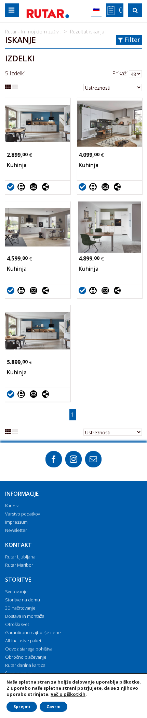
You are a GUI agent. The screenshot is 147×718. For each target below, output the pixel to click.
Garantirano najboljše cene (33, 632)
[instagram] (73, 459)
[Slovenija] (96, 10)
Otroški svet (17, 624)
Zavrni (53, 706)
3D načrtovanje (20, 608)
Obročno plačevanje (25, 657)
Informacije (22, 493)
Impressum (16, 522)
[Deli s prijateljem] (35, 186)
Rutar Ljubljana (20, 557)
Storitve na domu (22, 600)
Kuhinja (17, 165)
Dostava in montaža (24, 616)
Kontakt (18, 545)
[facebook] (53, 459)
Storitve (18, 579)
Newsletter (16, 530)
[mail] (93, 459)
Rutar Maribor (19, 565)
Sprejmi (21, 706)
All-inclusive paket (23, 641)
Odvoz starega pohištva (29, 649)
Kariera (12, 506)
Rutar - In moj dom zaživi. (33, 31)
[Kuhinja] (37, 123)
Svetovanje (16, 591)
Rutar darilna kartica (25, 665)
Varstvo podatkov (22, 514)
